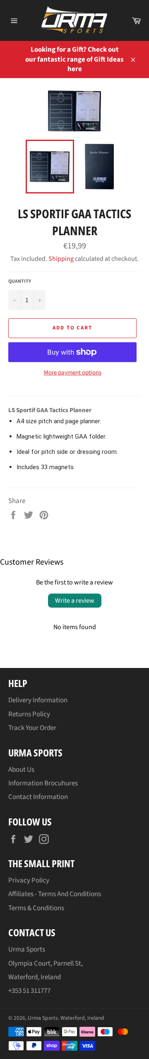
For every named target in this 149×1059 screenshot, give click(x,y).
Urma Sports (43, 1018)
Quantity (19, 281)
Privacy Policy (28, 880)
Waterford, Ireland (82, 1018)
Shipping (61, 258)
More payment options (72, 373)
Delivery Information (37, 700)
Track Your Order (32, 728)
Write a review (74, 600)
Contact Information (38, 797)
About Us (21, 770)
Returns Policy (29, 714)
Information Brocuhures (43, 783)
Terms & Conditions (36, 908)
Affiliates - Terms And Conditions (54, 894)
